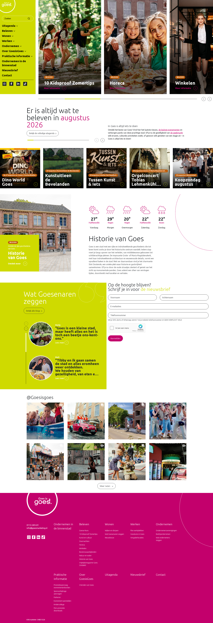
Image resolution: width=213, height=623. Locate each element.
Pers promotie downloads (59, 609)
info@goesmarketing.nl (37, 528)
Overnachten (84, 541)
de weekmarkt (176, 133)
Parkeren (57, 597)
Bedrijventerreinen (163, 534)
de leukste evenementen (169, 130)
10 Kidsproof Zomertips (88, 534)
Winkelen (82, 548)
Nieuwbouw (109, 538)
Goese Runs (84, 531)
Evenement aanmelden (62, 601)
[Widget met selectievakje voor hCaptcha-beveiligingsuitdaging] (126, 328)
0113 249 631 (33, 525)
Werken (7, 40)
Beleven (7, 30)
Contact (7, 75)
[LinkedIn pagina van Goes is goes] (18, 84)
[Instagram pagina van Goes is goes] (4, 84)
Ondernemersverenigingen (166, 531)
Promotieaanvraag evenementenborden (62, 586)
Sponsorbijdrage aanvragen (60, 592)
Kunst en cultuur (85, 538)
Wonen (6, 35)
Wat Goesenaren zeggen (114, 534)
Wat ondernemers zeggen (163, 539)
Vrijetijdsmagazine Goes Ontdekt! (88, 564)
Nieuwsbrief (10, 70)
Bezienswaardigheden (87, 552)
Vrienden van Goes (86, 585)
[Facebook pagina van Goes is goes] (11, 84)
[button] (17, 26)
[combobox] (18, 18)
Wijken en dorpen (111, 531)
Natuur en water (85, 556)
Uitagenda (8, 25)
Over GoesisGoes (13, 51)
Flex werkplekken (137, 531)
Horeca (82, 545)
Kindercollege (59, 604)
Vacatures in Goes (137, 534)
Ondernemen (10, 45)
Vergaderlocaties (137, 538)
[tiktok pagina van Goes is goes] (25, 84)
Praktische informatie (16, 56)
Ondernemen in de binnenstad (14, 63)
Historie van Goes (86, 559)
